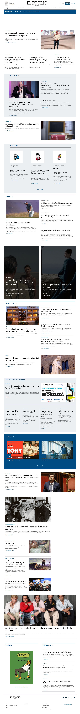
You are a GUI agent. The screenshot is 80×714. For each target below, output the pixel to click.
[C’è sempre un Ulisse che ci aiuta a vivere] (58, 272)
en (74, 3)
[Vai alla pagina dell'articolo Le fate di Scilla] (40, 546)
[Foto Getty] (40, 608)
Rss (7, 707)
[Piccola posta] (37, 157)
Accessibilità (44, 707)
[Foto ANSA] (58, 39)
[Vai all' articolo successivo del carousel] (42, 189)
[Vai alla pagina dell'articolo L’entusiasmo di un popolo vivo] (40, 585)
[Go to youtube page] (66, 697)
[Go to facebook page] (63, 697)
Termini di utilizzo (45, 705)
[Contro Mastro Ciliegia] (59, 157)
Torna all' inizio (68, 704)
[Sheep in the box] (57, 450)
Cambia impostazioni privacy (47, 709)
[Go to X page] (68, 697)
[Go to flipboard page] (74, 697)
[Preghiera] (16, 157)
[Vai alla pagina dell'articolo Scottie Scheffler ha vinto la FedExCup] (22, 209)
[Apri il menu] (7, 8)
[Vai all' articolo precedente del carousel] (38, 189)
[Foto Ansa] (58, 482)
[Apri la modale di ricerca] (73, 8)
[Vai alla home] (37, 3)
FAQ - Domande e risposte (11, 705)
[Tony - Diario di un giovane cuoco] (23, 450)
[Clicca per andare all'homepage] (15, 697)
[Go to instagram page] (71, 697)
